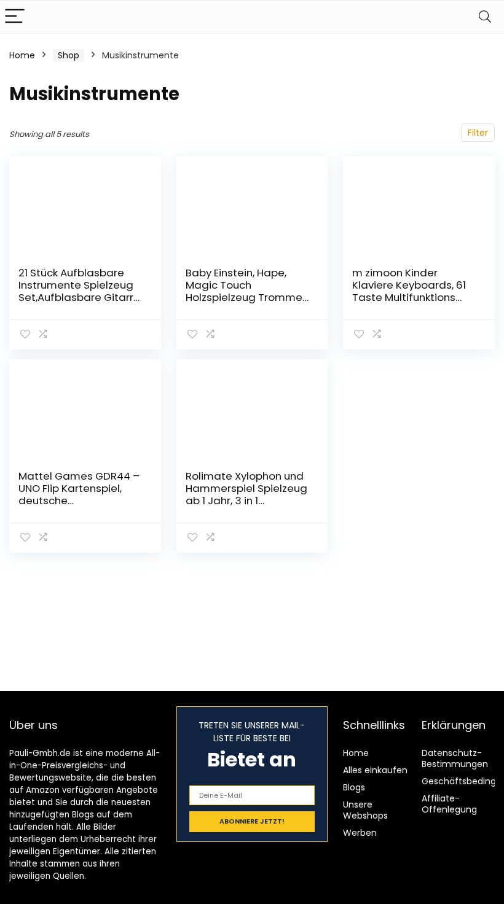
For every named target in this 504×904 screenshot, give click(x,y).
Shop (68, 55)
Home (22, 55)
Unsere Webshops (365, 810)
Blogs (354, 787)
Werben (360, 833)
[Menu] (15, 17)
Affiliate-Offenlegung (449, 804)
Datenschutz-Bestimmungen (455, 758)
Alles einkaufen (375, 770)
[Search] (485, 17)
